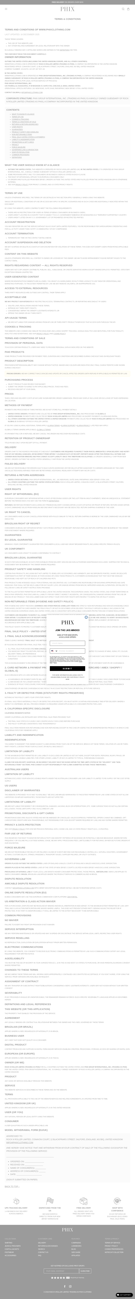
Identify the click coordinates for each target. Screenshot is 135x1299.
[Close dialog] (86, 617)
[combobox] (54, 651)
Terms (55, 662)
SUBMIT (67, 668)
